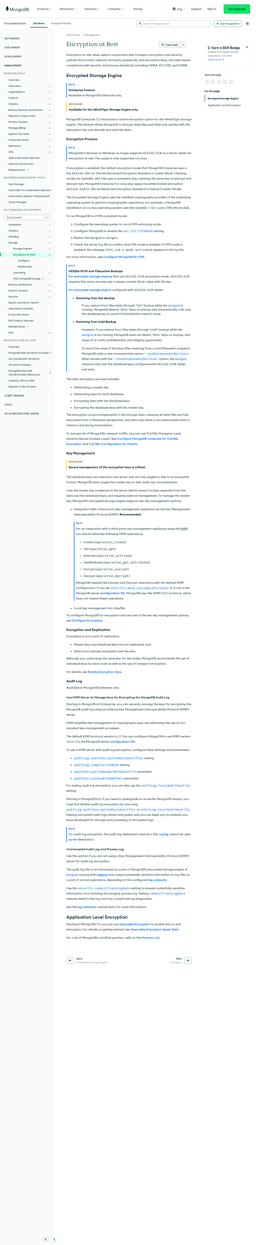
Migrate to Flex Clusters (22, 386)
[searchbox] (173, 23)
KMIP (183, 528)
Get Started (236, 9)
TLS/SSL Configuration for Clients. (113, 444)
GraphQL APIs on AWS (21, 380)
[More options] (183, 44)
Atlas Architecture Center (21, 413)
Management (92, 34)
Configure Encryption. (87, 620)
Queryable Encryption (134, 924)
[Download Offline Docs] (46, 1239)
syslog (163, 834)
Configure (24, 260)
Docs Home (73, 34)
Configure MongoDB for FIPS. (124, 257)
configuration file (112, 593)
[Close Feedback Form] (246, 47)
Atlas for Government (21, 163)
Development (13, 56)
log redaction (87, 907)
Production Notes (18, 314)
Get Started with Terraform (24, 358)
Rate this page (213, 74)
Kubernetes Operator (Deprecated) (29, 196)
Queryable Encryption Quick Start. (155, 929)
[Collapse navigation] (54, 1239)
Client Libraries (14, 395)
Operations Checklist (20, 308)
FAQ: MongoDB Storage (26, 278)
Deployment (12, 47)
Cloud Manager (17, 202)
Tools (8, 404)
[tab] (39, 23)
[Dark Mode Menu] (247, 23)
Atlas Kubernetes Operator (24, 157)
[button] (179, 8)
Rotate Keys (25, 266)
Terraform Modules (19, 364)
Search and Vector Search (23, 302)
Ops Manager (16, 184)
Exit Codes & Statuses (21, 320)
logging (102, 874)
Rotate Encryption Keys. (105, 672)
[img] (207, 81)
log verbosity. (157, 880)
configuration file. (122, 741)
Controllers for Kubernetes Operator (29, 190)
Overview (13, 79)
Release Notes (16, 169)
